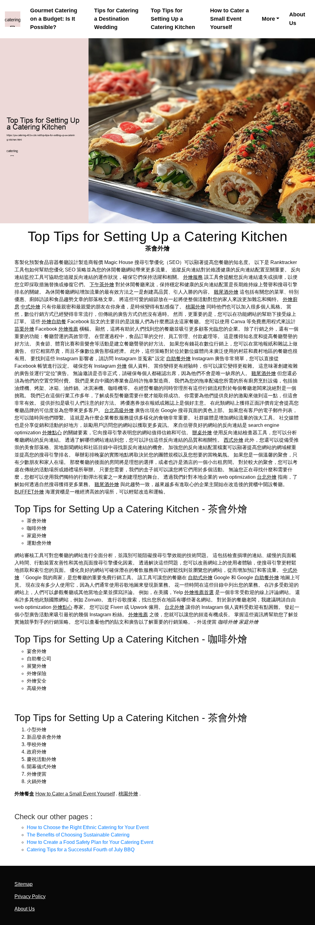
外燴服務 (193, 277)
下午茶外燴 (102, 284)
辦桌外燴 (202, 432)
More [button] (268, 19)
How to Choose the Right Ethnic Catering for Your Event (88, 827)
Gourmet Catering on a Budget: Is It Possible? (53, 19)
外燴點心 (52, 432)
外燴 (122, 366)
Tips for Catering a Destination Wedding (116, 19)
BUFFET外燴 (29, 491)
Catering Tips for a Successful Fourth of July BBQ (80, 849)
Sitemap (23, 884)
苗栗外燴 (24, 329)
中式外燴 (30, 306)
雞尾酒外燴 (226, 292)
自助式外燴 (200, 577)
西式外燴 (233, 440)
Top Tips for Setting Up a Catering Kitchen (173, 19)
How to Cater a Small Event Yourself (229, 19)
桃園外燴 (195, 306)
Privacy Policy (30, 896)
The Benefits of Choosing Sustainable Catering (78, 834)
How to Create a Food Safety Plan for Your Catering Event (90, 842)
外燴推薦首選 (199, 592)
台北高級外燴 (119, 410)
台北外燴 (267, 477)
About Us (297, 18)
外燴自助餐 (54, 321)
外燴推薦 (68, 329)
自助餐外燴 (178, 358)
